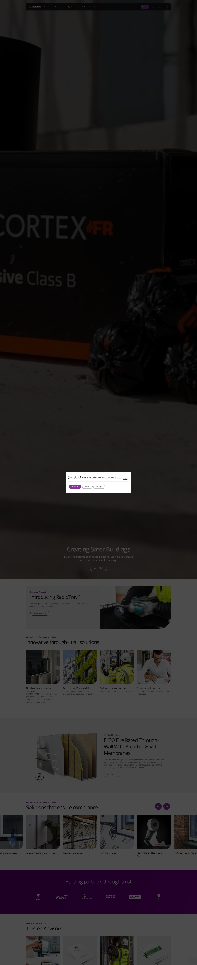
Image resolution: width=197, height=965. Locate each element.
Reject (87, 487)
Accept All (75, 487)
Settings (99, 487)
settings (125, 479)
